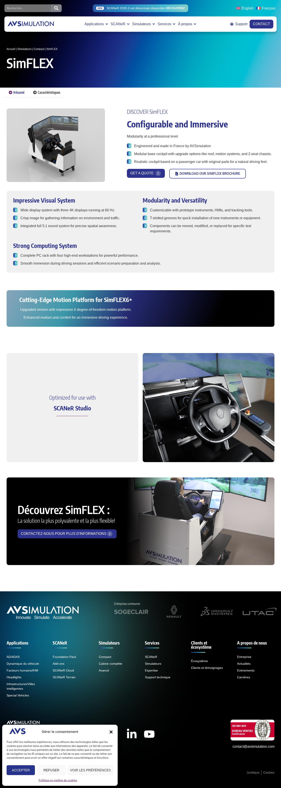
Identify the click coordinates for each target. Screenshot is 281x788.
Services (152, 642)
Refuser (51, 770)
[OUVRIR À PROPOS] (195, 24)
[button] (111, 732)
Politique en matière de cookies (58, 780)
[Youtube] (149, 734)
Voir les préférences (90, 770)
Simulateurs (24, 49)
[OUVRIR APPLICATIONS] (106, 24)
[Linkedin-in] (131, 734)
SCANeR (60, 642)
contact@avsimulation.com (253, 746)
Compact (39, 49)
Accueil (11, 49)
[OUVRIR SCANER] (128, 24)
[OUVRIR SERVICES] (174, 24)
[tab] (16, 92)
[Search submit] (56, 8)
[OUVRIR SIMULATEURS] (153, 24)
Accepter (21, 770)
